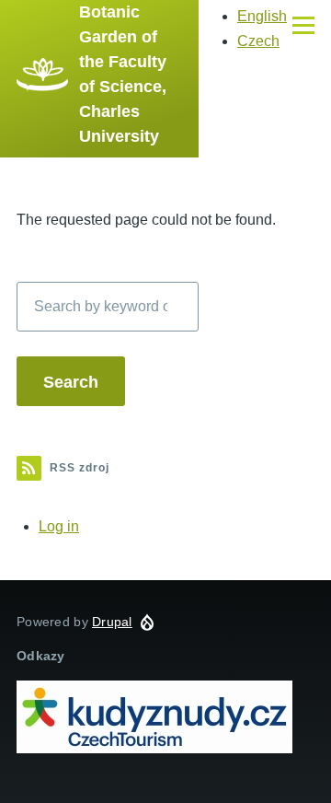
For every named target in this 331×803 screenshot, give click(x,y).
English (262, 16)
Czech (258, 41)
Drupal (112, 621)
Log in (59, 526)
